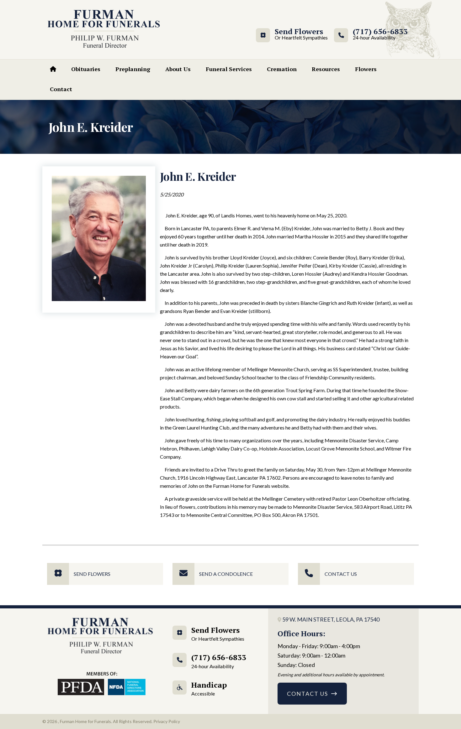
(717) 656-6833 (380, 34)
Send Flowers (299, 34)
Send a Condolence (226, 574)
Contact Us (341, 574)
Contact (61, 89)
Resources (326, 69)
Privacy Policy (166, 721)
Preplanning (132, 69)
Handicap (209, 688)
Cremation (282, 69)
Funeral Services (229, 69)
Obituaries (85, 69)
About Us (178, 69)
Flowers (366, 69)
